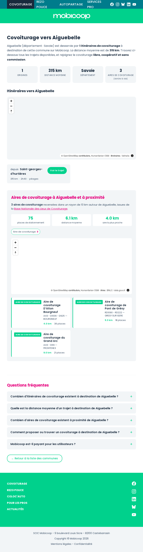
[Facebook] (112, 4)
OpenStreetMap (70, 155)
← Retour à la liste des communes (34, 458)
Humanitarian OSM (100, 155)
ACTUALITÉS (15, 509)
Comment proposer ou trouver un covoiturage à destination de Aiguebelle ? (64, 432)
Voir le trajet (57, 170)
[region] (71, 128)
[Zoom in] (11, 100)
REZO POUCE (41, 4)
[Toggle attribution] (132, 156)
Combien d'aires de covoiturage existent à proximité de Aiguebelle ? (59, 420)
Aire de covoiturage (25, 231)
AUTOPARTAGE (71, 4)
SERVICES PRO (94, 4)
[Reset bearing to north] (11, 111)
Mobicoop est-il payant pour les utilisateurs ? (43, 444)
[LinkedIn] (128, 4)
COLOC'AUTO (16, 496)
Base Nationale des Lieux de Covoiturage (40, 208)
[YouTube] (134, 4)
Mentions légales (61, 544)
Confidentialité (83, 544)
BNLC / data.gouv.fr (116, 290)
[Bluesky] (123, 4)
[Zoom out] (11, 106)
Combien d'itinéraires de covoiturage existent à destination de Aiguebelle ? (64, 396)
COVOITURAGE (20, 4)
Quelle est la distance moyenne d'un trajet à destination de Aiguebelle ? (61, 408)
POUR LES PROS (17, 503)
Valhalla (125, 155)
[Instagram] (117, 4)
